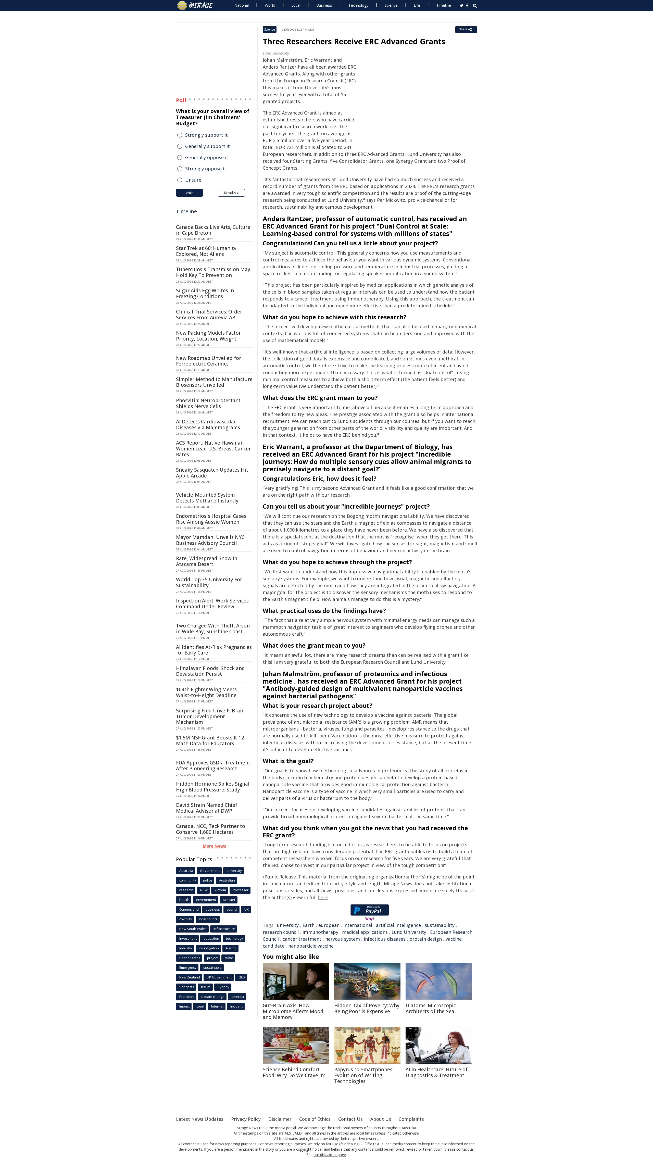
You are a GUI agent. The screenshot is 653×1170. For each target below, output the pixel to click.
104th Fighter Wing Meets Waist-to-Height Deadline (206, 692)
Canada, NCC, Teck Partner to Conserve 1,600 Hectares (210, 829)
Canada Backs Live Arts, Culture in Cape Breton (213, 230)
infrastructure (224, 928)
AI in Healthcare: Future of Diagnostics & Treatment (437, 1072)
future (206, 987)
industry (185, 948)
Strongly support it (206, 135)
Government (210, 870)
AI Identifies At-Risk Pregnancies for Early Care (214, 650)
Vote (189, 192)
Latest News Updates (199, 1119)
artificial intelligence (398, 925)
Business (324, 5)
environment (206, 899)
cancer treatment (302, 939)
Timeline (443, 5)
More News (214, 846)
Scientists (186, 987)
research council (281, 932)
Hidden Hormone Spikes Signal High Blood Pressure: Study (212, 787)
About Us (380, 1119)
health (184, 899)
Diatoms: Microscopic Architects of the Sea (431, 1008)
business (213, 909)
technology (234, 938)
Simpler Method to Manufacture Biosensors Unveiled (214, 382)
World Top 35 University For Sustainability (209, 582)
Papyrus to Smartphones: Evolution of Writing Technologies (363, 1075)
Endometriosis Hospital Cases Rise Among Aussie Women (211, 519)
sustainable (212, 967)
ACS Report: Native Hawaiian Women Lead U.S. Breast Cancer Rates (213, 448)
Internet (217, 1006)
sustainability (440, 925)
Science (391, 5)
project (212, 957)
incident (236, 1006)
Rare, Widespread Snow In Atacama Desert (206, 561)
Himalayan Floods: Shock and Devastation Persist (210, 671)
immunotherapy (320, 932)
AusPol (231, 948)
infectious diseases (385, 939)
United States (189, 957)
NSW (204, 890)
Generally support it (207, 146)
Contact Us (350, 1119)
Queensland (189, 909)
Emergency (187, 967)
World (270, 5)
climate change (212, 996)
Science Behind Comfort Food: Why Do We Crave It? (294, 1072)
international (357, 925)
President (186, 996)
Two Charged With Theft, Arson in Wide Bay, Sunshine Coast (213, 628)
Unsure (193, 180)
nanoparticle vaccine (311, 946)
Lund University (409, 932)
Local (295, 5)
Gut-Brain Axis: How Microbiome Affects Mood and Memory (293, 1011)
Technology (358, 5)
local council (208, 919)
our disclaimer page (329, 1154)
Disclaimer (280, 1119)
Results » (231, 192)
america (237, 996)
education (211, 938)
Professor (240, 890)
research (186, 890)
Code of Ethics (315, 1119)
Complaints (411, 1119)
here (323, 897)
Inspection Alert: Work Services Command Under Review (212, 603)
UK (246, 909)
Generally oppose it (206, 157)
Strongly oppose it (205, 169)
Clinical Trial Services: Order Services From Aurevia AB (209, 314)
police (207, 880)
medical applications (365, 932)
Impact (184, 1006)
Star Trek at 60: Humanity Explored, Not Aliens (206, 251)
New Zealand (189, 977)
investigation (209, 948)
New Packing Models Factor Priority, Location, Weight (208, 336)
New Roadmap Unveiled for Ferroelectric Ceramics (208, 361)
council (232, 909)
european (329, 925)
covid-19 (185, 919)
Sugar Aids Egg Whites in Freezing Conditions (205, 293)
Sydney (223, 987)
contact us (465, 1149)
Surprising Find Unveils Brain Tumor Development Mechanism (210, 716)
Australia (186, 870)
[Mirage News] (197, 5)
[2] (366, 1143)
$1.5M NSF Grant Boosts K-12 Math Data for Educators (210, 740)
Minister (229, 899)
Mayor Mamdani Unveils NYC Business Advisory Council (210, 540)
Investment (188, 938)
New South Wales (193, 928)
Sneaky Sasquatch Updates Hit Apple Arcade (212, 473)
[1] (362, 1143)
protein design (425, 939)
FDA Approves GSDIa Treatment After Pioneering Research (213, 765)
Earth (309, 925)
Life (417, 5)
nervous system (342, 939)
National (241, 5)
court (200, 1006)
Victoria (220, 890)
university (288, 925)
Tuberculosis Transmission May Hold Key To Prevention (213, 272)
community (187, 880)
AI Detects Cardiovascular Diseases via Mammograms (208, 424)
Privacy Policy (246, 1119)
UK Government (219, 977)
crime (229, 957)
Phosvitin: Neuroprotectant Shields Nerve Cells (208, 403)
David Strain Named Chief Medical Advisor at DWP (206, 808)
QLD (241, 977)
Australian (227, 880)
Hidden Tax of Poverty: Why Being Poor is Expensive (366, 1008)
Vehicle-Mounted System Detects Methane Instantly (207, 498)
